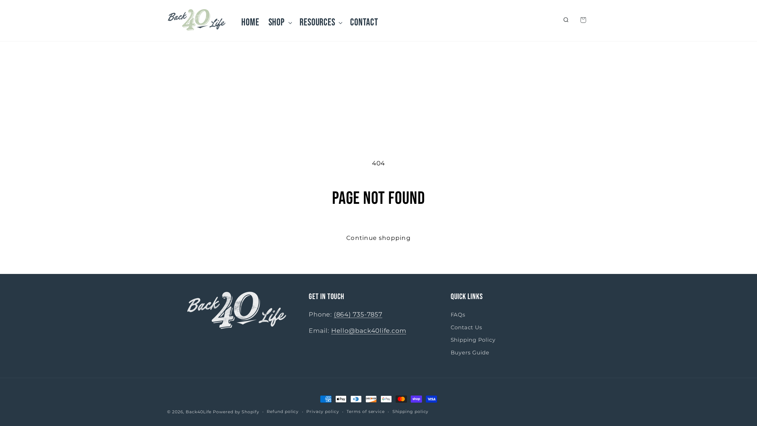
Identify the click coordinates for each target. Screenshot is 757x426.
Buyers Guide (470, 352)
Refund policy (283, 411)
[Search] (566, 20)
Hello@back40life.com (368, 330)
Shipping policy (410, 411)
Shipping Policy (473, 339)
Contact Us (466, 327)
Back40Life (198, 411)
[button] (279, 22)
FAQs (458, 314)
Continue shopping (378, 237)
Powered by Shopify (236, 411)
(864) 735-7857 (358, 314)
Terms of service (366, 411)
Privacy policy (322, 411)
